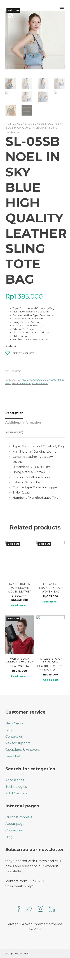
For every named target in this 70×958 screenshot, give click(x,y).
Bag (27, 123)
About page (14, 824)
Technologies (16, 787)
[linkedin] (52, 909)
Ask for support (17, 743)
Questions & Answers (22, 750)
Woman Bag (40, 383)
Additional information (23, 422)
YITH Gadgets (16, 793)
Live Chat (12, 756)
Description (14, 413)
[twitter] (29, 909)
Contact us (14, 736)
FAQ (8, 730)
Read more (18, 605)
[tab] (15, 413)
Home (10, 123)
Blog (9, 837)
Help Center (15, 723)
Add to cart (50, 680)
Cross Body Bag (44, 379)
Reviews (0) (14, 432)
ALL (19, 123)
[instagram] (40, 909)
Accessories (14, 780)
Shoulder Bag (21, 383)
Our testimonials (18, 817)
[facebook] (18, 909)
